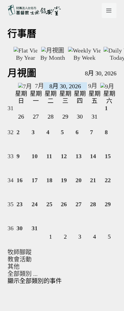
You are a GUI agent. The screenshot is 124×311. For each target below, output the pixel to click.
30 (20, 228)
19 (64, 180)
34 (11, 180)
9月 (93, 86)
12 (64, 156)
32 (11, 132)
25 (49, 204)
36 (11, 228)
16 (20, 180)
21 (93, 180)
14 (93, 156)
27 (79, 204)
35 (11, 204)
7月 (38, 86)
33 (11, 156)
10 (35, 156)
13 (79, 156)
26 (64, 204)
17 (35, 180)
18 (49, 180)
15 (108, 156)
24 (35, 204)
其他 (14, 266)
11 (49, 156)
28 (93, 204)
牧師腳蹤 (20, 252)
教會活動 (20, 259)
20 (79, 180)
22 (108, 180)
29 (108, 204)
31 (11, 108)
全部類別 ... (23, 273)
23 (20, 204)
